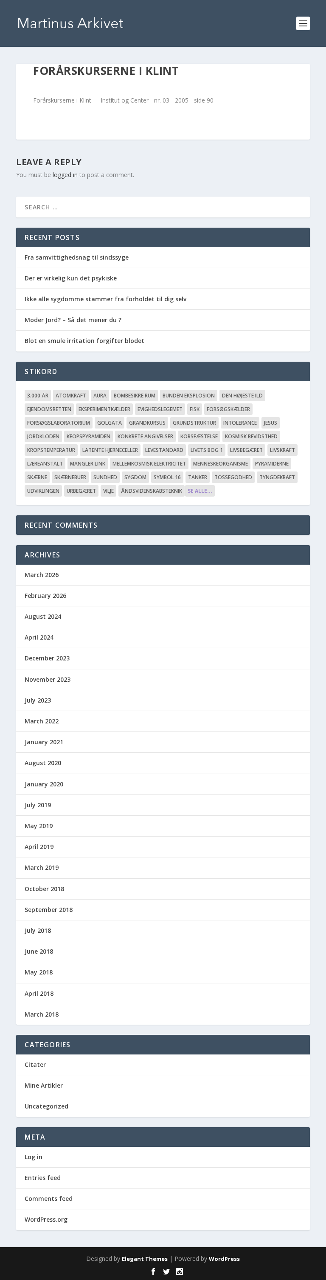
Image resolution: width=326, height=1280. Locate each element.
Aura (100, 395)
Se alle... (200, 490)
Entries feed (43, 1178)
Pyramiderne (272, 463)
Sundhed (105, 477)
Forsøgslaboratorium (58, 422)
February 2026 (45, 595)
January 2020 (44, 784)
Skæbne (37, 477)
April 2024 (39, 637)
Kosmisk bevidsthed (251, 436)
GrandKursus (147, 422)
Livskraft (282, 450)
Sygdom (135, 477)
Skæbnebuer (70, 477)
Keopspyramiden (88, 436)
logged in (65, 175)
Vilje (108, 490)
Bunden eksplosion (189, 395)
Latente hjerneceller (110, 450)
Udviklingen (43, 490)
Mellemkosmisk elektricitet (149, 463)
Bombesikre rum (134, 395)
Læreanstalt (45, 463)
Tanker (197, 477)
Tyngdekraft (277, 477)
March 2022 (42, 721)
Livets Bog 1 (207, 450)
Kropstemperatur (51, 450)
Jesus (270, 422)
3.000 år (37, 395)
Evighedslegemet (160, 409)
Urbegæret (81, 490)
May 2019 (39, 826)
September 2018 (49, 910)
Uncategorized (46, 1106)
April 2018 (39, 993)
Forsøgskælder (228, 409)
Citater (35, 1064)
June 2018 (39, 951)
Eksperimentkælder (104, 409)
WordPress (224, 1259)
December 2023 (47, 658)
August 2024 (43, 616)
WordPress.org (46, 1219)
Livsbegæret (246, 450)
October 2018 (44, 889)
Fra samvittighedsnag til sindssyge (77, 257)
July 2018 (38, 930)
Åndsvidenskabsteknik (151, 490)
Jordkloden (43, 436)
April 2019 (39, 847)
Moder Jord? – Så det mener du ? (73, 320)
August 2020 (43, 763)
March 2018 (42, 1014)
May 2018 (39, 972)
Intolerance (240, 422)
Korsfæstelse (199, 436)
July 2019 (38, 805)
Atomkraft (71, 395)
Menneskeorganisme (220, 463)
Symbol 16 (167, 477)
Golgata (109, 422)
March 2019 (42, 867)
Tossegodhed (233, 477)
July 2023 (38, 700)
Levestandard (164, 450)
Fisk (195, 409)
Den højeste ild (242, 395)
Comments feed (49, 1198)
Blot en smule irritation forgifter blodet (84, 341)
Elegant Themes (145, 1259)
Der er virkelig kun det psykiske (71, 278)
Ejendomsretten (49, 409)
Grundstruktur (194, 422)
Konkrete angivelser (145, 436)
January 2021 (44, 742)
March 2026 (42, 575)
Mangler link (87, 463)
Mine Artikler (44, 1085)
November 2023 (47, 679)
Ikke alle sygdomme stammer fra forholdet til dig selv (105, 299)
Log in (33, 1157)
